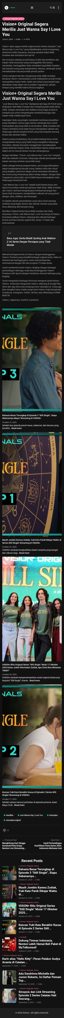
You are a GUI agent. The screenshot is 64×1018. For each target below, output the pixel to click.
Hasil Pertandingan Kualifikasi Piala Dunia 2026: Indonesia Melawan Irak (48, 845)
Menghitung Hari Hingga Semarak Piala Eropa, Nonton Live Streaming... (14, 845)
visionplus (53, 815)
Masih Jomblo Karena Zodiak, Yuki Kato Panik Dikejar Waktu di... (38, 891)
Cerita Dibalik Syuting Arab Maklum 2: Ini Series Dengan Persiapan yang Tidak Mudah (31, 241)
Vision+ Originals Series (14, 19)
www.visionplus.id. (43, 287)
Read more (16, 428)
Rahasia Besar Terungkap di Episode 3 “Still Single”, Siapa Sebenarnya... (38, 873)
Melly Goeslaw (53, 65)
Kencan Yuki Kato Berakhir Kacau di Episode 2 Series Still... (40, 926)
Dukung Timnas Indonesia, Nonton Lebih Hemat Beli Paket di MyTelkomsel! (40, 944)
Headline (9, 815)
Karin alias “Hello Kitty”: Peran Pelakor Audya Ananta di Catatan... (31, 960)
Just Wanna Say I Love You (31, 815)
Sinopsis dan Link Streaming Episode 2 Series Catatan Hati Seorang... (37, 995)
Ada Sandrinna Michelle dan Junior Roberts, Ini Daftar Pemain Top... (40, 977)
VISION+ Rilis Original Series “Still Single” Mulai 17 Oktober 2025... (38, 909)
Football (23, 937)
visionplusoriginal (13, 820)
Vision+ (5, 129)
